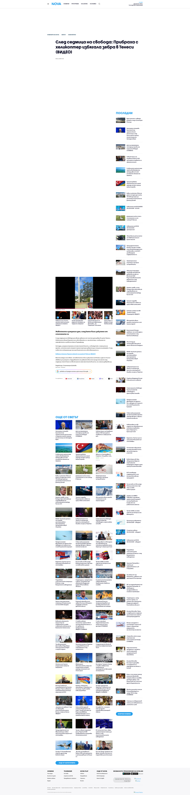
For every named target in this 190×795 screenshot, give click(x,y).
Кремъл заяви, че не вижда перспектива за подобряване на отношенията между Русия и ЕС (63, 500)
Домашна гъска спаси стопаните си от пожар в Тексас (84, 477)
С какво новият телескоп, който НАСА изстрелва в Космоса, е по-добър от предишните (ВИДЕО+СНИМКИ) (84, 625)
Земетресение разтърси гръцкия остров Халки (102, 477)
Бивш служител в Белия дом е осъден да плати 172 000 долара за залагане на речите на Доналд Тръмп (63, 479)
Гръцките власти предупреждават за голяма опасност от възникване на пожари (103, 604)
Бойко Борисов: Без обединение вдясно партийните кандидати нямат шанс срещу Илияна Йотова (135, 462)
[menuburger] (48, 4)
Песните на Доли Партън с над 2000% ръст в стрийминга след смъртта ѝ (84, 647)
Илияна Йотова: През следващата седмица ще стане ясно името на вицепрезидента (134, 613)
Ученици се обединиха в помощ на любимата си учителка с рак (134, 702)
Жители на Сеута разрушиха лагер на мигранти (62, 665)
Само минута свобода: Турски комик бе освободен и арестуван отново (104, 521)
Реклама (49, 787)
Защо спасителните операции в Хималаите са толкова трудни (63, 603)
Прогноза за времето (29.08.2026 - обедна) (134, 521)
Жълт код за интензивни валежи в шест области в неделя (134, 343)
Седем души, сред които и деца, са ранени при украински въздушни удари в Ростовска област (84, 583)
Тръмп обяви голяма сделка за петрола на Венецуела (103, 563)
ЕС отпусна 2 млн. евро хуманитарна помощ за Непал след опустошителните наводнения (104, 733)
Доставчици (84, 787)
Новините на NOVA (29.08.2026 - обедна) (134, 541)
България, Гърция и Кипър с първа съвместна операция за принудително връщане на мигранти (104, 667)
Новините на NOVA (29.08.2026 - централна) (133, 227)
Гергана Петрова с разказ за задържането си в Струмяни (133, 565)
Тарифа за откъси (77, 787)
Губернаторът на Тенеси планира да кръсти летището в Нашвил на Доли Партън (84, 521)
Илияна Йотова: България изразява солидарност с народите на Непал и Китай (134, 664)
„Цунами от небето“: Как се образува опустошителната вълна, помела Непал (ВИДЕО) (64, 710)
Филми (82, 780)
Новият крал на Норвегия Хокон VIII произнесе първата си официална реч (104, 433)
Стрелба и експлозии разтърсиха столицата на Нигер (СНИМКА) (134, 638)
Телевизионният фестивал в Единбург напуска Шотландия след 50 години (63, 647)
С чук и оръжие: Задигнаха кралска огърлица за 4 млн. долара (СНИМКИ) (102, 623)
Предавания (83, 775)
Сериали (82, 778)
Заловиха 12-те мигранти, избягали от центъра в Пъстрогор (134, 576)
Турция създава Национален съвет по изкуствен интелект (83, 499)
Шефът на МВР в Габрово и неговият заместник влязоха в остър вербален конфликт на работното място (133, 500)
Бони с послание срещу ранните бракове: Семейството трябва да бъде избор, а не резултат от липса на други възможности (134, 679)
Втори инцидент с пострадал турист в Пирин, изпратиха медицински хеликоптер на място (134, 626)
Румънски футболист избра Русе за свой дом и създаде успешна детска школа (84, 604)
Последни (50, 773)
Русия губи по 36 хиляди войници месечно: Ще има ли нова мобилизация (84, 563)
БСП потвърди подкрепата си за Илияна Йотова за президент (133, 475)
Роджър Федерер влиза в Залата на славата (134, 379)
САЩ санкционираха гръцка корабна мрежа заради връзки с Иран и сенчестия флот (83, 544)
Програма (75, 4)
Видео (49, 780)
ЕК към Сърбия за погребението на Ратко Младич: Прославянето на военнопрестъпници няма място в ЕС (64, 689)
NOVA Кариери (101, 775)
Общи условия (96, 787)
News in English (100, 778)
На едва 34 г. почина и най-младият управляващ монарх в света (103, 709)
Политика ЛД (110, 787)
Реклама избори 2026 (56, 787)
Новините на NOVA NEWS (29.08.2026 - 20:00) (135, 207)
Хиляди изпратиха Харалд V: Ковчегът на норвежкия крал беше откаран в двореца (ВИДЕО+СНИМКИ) (103, 689)
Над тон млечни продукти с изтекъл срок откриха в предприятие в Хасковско (133, 651)
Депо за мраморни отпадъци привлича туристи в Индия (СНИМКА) (82, 433)
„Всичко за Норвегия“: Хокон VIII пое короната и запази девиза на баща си (84, 754)
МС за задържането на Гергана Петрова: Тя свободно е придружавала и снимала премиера (134, 588)
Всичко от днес (51, 775)
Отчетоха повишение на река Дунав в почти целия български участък (134, 450)
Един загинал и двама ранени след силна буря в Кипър (134, 120)
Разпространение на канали (67, 787)
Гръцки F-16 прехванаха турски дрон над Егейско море (63, 753)
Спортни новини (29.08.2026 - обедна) (134, 531)
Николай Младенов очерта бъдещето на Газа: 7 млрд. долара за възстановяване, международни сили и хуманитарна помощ (83, 711)
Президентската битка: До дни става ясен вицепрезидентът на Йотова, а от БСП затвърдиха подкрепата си (134, 250)
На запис (84, 4)
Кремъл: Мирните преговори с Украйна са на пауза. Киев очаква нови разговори (84, 688)
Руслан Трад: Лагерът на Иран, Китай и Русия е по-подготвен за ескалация (104, 753)
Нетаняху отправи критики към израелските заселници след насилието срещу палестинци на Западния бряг (64, 435)
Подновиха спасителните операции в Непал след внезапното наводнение (64, 582)
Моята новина (51, 778)
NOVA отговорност (102, 773)
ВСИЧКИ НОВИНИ (124, 714)
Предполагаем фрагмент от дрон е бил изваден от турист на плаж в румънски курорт (64, 544)
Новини (66, 4)
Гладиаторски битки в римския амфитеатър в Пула (104, 646)
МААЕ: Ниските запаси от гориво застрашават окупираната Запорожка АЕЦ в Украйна (63, 523)
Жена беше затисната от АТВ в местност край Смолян (134, 237)
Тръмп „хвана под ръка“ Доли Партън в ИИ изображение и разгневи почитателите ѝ (84, 732)
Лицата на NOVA (68, 775)
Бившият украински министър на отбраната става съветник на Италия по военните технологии (63, 624)
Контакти (90, 787)
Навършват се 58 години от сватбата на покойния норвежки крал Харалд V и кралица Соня (104, 544)
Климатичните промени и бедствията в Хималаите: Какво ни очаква (104, 582)
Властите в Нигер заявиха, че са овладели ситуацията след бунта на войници (134, 332)
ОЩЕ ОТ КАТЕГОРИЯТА (67, 763)
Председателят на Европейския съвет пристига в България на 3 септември (64, 732)
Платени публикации (51, 789)
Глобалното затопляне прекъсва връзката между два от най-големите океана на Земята (63, 458)
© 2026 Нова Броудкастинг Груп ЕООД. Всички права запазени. (59, 792)
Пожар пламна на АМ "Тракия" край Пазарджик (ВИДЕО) (133, 312)
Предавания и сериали (70, 778)
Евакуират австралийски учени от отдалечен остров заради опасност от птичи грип (84, 667)
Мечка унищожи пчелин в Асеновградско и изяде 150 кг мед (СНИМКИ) (134, 692)
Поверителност (104, 787)
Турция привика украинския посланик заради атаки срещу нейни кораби (83, 457)
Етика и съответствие (129, 787)
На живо (93, 4)
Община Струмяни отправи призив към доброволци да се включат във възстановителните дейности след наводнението (134, 276)
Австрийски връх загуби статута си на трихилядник (104, 499)
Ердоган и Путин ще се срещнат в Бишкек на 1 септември (63, 563)
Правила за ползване (119, 787)
